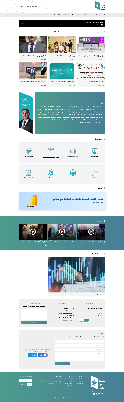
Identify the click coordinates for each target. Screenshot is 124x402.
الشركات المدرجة (77, 15)
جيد (100, 313)
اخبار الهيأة (63, 32)
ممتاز (100, 311)
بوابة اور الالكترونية (67, 320)
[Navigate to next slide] (104, 277)
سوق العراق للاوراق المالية (65, 318)
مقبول (99, 316)
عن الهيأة (98, 15)
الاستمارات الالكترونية (36, 15)
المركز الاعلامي (58, 376)
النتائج (86, 320)
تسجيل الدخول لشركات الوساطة (54, 383)
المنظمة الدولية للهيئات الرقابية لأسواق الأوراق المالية (50, 381)
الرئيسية (103, 15)
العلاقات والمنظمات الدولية (67, 15)
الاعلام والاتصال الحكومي (55, 15)
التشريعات (92, 15)
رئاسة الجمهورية (68, 309)
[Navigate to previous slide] (50, 277)
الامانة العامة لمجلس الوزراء (65, 313)
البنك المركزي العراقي (66, 311)
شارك (81, 320)
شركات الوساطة (85, 15)
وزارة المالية (69, 315)
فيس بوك (41, 355)
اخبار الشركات (56, 32)
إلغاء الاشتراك (22, 385)
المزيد (20, 32)
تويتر (32, 355)
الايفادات (59, 379)
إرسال (34, 322)
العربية (22, 6)
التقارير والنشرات (45, 15)
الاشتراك (29, 385)
